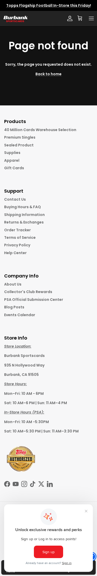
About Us (12, 284)
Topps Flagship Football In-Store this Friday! (48, 5)
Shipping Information (24, 214)
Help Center (15, 252)
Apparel (11, 160)
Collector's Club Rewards (28, 291)
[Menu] (91, 18)
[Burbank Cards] (15, 18)
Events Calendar (19, 314)
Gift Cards (14, 168)
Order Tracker (17, 230)
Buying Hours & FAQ (22, 206)
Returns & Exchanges (24, 222)
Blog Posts (14, 307)
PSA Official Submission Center (33, 299)
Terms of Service (20, 237)
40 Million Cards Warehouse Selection (40, 129)
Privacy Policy (17, 245)
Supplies (12, 152)
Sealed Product (19, 145)
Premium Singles (19, 137)
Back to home (48, 74)
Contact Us (15, 199)
